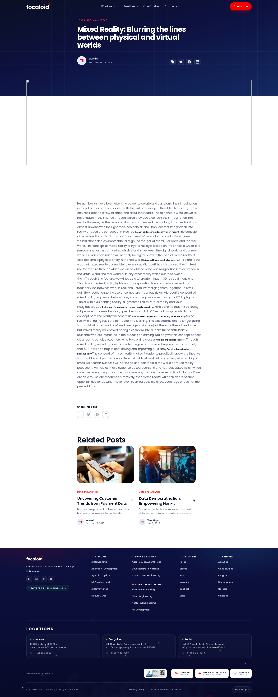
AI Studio (101, 557)
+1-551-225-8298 (42, 652)
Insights (222, 575)
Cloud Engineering (142, 596)
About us (223, 562)
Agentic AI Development (105, 568)
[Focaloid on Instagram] (36, 579)
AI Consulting (99, 562)
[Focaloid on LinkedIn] (29, 579)
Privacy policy (136, 689)
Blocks (183, 568)
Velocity (184, 582)
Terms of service (158, 689)
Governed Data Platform (146, 568)
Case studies (225, 568)
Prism (183, 575)
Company (171, 6)
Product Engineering (143, 589)
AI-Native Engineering (149, 584)
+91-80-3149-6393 (119, 652)
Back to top (242, 689)
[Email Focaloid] (51, 579)
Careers (222, 589)
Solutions (129, 6)
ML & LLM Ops (98, 595)
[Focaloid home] (38, 6)
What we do (108, 6)
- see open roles (48, 588)
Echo (182, 595)
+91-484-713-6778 (195, 652)
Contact (241, 6)
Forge (183, 562)
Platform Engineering (144, 603)
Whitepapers (225, 582)
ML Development (100, 582)
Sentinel (184, 589)
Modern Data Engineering (146, 575)
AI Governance (99, 589)
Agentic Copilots (101, 575)
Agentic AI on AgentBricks (146, 562)
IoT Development (141, 609)
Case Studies (151, 6)
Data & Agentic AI (146, 557)
